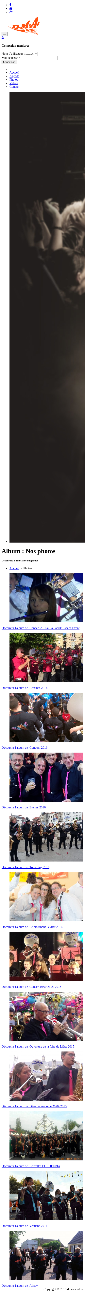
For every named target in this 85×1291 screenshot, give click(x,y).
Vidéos (13, 83)
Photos (13, 79)
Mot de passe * (11, 57)
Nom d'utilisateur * (19, 53)
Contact (14, 86)
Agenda (14, 76)
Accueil (14, 72)
